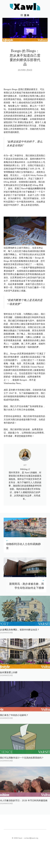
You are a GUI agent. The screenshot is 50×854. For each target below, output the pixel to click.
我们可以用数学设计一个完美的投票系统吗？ (22, 757)
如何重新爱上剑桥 (8, 672)
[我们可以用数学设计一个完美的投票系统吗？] (25, 752)
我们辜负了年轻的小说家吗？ (14, 715)
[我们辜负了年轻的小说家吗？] (25, 709)
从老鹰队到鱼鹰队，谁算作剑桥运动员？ (19, 629)
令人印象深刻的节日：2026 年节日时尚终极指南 (23, 800)
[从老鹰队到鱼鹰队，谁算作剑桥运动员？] (25, 624)
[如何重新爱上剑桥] (25, 666)
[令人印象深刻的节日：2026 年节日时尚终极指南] (25, 795)
